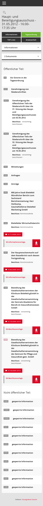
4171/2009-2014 (14, 234)
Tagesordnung (31, 34)
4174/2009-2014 (14, 370)
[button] (36, 243)
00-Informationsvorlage (15, 242)
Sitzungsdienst (29, 499)
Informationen (11, 34)
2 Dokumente (10, 56)
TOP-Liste (11, 40)
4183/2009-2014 (14, 269)
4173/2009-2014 (14, 321)
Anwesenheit (31, 40)
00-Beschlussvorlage (14, 329)
